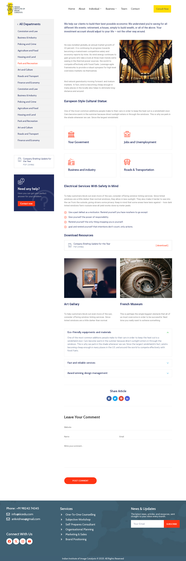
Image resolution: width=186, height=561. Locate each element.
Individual (94, 8)
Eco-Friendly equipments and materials (89, 332)
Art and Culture (25, 69)
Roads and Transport (28, 76)
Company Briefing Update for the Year (37, 160)
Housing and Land (27, 57)
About (82, 8)
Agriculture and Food (28, 50)
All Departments (29, 24)
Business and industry (82, 170)
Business (110, 8)
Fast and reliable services (81, 362)
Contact (135, 8)
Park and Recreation (28, 63)
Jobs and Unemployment (140, 142)
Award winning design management (87, 373)
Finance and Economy (29, 82)
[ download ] (162, 245)
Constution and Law (28, 31)
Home (71, 8)
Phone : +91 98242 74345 (22, 508)
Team (124, 8)
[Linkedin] (127, 398)
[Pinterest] (121, 398)
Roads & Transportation (139, 170)
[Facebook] (109, 398)
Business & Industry (27, 37)
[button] (124, 61)
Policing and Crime (27, 44)
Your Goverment (78, 142)
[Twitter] (115, 398)
